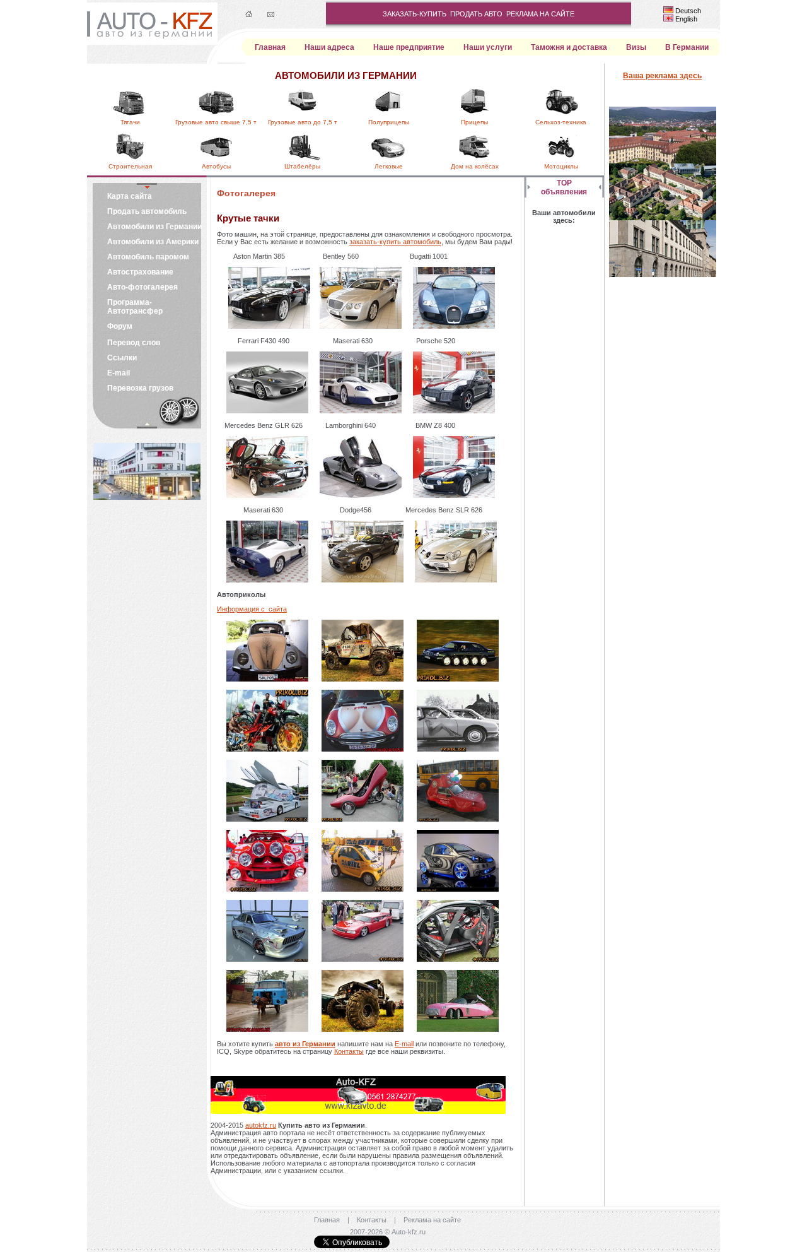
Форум (119, 326)
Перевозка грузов (140, 388)
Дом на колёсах (475, 166)
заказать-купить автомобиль (395, 241)
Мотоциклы (561, 166)
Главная (327, 1220)
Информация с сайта (252, 609)
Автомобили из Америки (153, 241)
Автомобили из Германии (154, 226)
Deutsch (688, 11)
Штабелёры (302, 166)
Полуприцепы (388, 122)
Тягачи (130, 122)
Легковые (388, 166)
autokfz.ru (260, 1125)
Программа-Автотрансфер (135, 307)
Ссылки (122, 357)
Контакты (349, 1051)
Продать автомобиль (147, 211)
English (686, 19)
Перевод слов (133, 342)
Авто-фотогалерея (142, 287)
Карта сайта (129, 196)
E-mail (118, 373)
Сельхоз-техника (560, 122)
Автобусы (216, 166)
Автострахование (140, 272)
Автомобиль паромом (148, 256)
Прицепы (474, 122)
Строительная (130, 166)
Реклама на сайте (432, 1220)
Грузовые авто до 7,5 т (302, 122)
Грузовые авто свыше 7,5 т (216, 122)
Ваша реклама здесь (662, 75)
